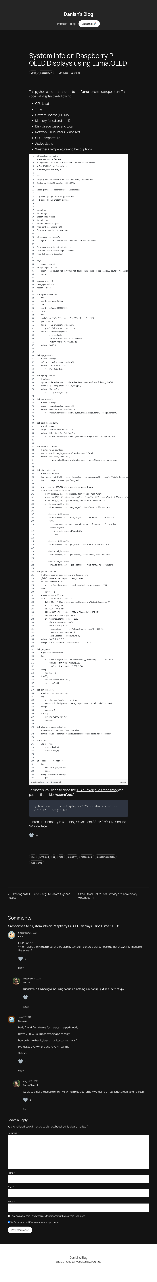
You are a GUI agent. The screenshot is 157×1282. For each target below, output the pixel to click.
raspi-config (36, 862)
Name (11, 1172)
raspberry (72, 856)
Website (11, 1201)
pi (54, 856)
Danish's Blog (78, 14)
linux (33, 856)
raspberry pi (86, 856)
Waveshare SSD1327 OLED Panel (98, 822)
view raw (122, 782)
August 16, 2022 (30, 1081)
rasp (61, 856)
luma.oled (44, 856)
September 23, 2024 (28, 932)
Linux (33, 72)
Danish (26, 982)
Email (11, 1187)
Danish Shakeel (30, 1085)
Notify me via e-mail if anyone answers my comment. (35, 1222)
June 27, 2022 (24, 1017)
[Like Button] (31, 835)
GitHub (58, 782)
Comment (13, 1132)
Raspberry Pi (46, 72)
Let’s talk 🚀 (89, 23)
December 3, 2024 (32, 978)
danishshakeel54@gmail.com (127, 1091)
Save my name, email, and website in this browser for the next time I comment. (48, 1215)
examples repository (100, 91)
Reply (21, 967)
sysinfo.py (35, 782)
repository (97, 790)
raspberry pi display (105, 856)
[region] (78, 466)
